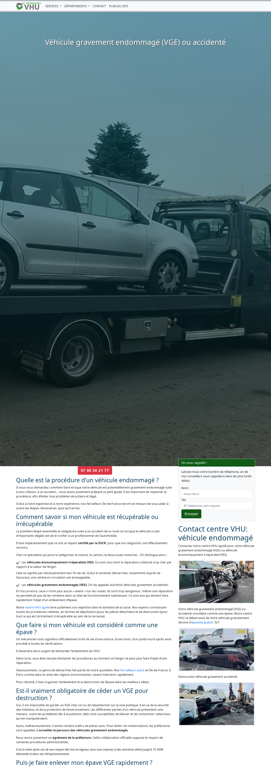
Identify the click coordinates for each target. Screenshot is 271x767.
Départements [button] (76, 6)
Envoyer (191, 513)
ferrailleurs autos (132, 670)
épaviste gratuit (202, 622)
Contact (99, 6)
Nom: (185, 488)
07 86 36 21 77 (95, 470)
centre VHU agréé (37, 607)
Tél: (183, 500)
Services (52, 6)
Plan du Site (118, 6)
